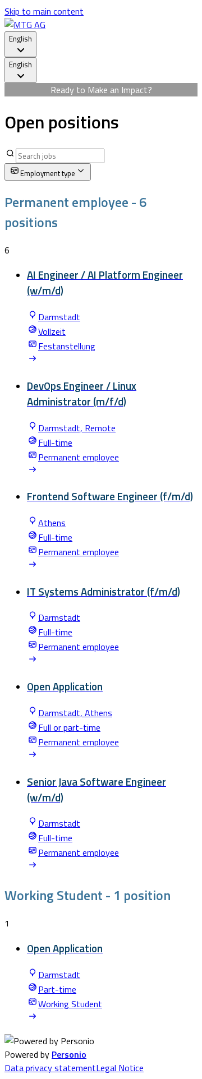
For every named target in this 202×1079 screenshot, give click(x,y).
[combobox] (20, 44)
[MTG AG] (24, 24)
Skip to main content (44, 11)
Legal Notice (120, 1068)
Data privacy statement (50, 1068)
